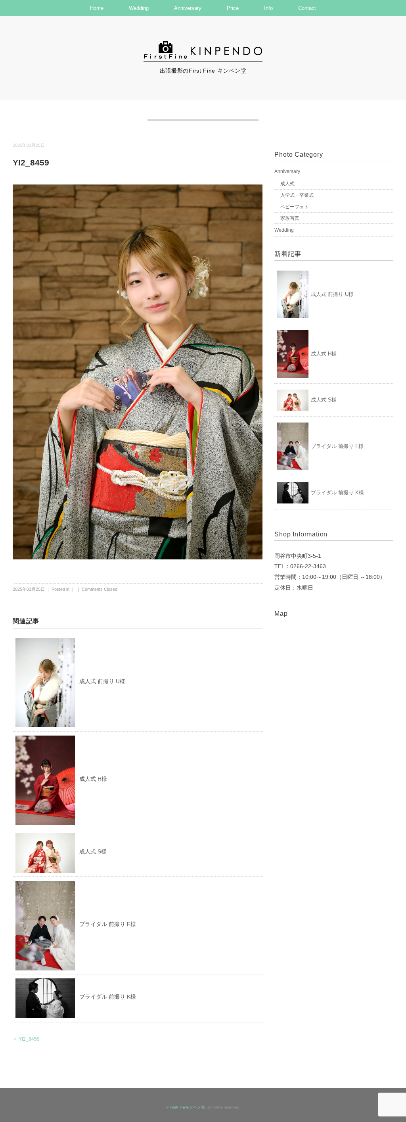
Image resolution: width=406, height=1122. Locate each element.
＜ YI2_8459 (26, 1039)
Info (268, 8)
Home (96, 8)
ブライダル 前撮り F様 (107, 924)
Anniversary (187, 8)
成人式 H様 (93, 779)
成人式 (287, 183)
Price (233, 8)
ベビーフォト (294, 206)
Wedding (139, 8)
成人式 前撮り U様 (102, 681)
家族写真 (289, 218)
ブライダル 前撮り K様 (107, 996)
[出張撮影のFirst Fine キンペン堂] (203, 45)
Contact (307, 8)
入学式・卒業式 (297, 195)
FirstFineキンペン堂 (187, 1107)
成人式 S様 (93, 851)
